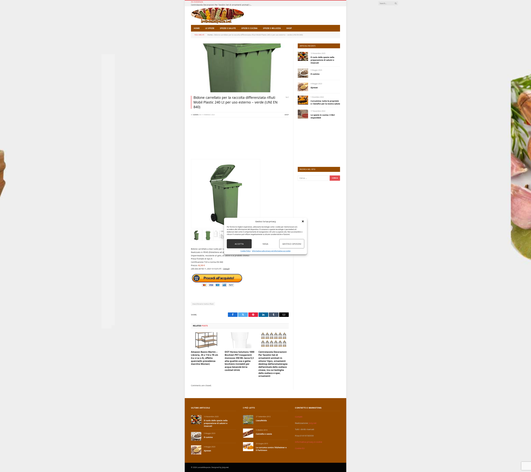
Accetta (239, 243)
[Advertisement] (240, 139)
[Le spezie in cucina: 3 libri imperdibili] (303, 114)
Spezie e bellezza (272, 28)
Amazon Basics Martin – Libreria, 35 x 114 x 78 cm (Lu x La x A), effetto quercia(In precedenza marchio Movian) (204, 358)
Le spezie (209, 28)
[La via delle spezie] (217, 15)
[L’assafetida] (248, 419)
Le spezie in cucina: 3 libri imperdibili (323, 116)
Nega (265, 243)
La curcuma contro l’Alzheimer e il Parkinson (271, 449)
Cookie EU (300, 448)
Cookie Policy (245, 251)
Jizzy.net (312, 423)
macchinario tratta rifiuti (203, 304)
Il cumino (315, 74)
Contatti (298, 416)
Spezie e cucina (249, 28)
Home (197, 28)
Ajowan (314, 87)
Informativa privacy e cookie (308, 441)
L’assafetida (261, 420)
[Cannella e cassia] (248, 433)
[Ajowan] (303, 86)
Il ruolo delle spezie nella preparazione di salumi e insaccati (322, 60)
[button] (302, 221)
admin (195, 115)
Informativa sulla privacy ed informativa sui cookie (271, 251)
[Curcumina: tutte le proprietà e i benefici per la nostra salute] (303, 100)
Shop (289, 28)
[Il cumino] (303, 73)
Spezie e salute (228, 28)
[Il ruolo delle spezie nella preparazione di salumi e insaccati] (303, 56)
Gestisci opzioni (291, 243)
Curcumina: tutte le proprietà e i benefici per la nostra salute (325, 102)
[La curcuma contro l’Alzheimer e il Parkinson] (248, 446)
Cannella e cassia (264, 434)
